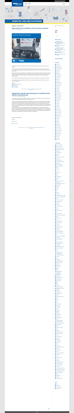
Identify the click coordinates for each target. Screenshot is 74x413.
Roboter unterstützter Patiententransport (59, 321)
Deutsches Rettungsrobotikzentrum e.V (60, 183)
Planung (57, 299)
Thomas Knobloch (15, 87)
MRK (57, 283)
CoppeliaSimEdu (58, 176)
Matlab (57, 268)
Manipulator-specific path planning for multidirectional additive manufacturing (31, 94)
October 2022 (58, 97)
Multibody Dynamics (59, 286)
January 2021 (58, 127)
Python (57, 308)
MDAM (31, 127)
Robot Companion (59, 317)
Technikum (58, 354)
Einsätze (57, 192)
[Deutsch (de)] (56, 30)
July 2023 (57, 88)
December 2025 (58, 67)
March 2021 (58, 124)
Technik (57, 351)
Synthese (57, 348)
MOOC (57, 282)
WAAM (43, 127)
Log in (63, 3)
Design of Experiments (59, 181)
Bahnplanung (23, 127)
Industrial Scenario (59, 222)
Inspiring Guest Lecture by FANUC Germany (60, 52)
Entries (57, 25)
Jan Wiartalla (15, 121)
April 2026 (57, 64)
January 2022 (58, 109)
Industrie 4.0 (58, 225)
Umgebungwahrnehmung (60, 369)
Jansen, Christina (19, 29)
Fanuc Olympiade (59, 201)
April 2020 (57, 139)
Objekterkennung (59, 293)
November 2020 (58, 130)
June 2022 (58, 103)
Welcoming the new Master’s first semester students (30, 28)
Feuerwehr (58, 204)
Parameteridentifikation (60, 296)
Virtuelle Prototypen (59, 372)
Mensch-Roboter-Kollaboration (59, 274)
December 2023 (58, 82)
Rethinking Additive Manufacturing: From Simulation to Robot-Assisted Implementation (60, 42)
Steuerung (58, 345)
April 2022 (57, 106)
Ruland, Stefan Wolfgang (21, 96)
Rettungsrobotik (58, 314)
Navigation (58, 290)
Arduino (57, 158)
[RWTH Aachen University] (17, 6)
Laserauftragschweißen (60, 254)
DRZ (57, 189)
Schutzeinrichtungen (59, 333)
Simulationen (58, 339)
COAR (57, 173)
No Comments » (31, 128)
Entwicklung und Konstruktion (61, 195)
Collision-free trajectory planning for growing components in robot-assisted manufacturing (61, 49)
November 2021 (58, 112)
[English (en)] (56, 32)
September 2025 (59, 68)
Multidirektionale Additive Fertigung (37, 127)
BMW (57, 167)
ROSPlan (57, 330)
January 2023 (58, 94)
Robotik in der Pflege (59, 327)
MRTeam (57, 285)
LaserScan (58, 256)
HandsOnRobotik (59, 213)
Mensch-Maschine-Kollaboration (59, 272)
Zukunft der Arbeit (59, 378)
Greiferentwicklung (59, 210)
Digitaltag (57, 186)
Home (26, 3)
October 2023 (58, 85)
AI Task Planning (58, 152)
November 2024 (58, 74)
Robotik (57, 325)
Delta (57, 179)
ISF (31, 98)
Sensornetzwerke (59, 336)
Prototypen (58, 305)
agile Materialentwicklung (60, 149)
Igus (57, 219)
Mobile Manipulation (59, 277)
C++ (25, 127)
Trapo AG (57, 366)
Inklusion (57, 228)
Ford (57, 207)
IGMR (29, 3)
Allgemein (57, 155)
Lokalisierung (58, 259)
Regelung (57, 311)
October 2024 (58, 76)
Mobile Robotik (58, 280)
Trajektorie (58, 360)
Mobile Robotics (58, 279)
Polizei (57, 302)
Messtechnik (58, 276)
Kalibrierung (58, 237)
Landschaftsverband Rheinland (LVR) (59, 253)
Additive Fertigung (59, 146)
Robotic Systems (59, 324)
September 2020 (59, 133)
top (49, 408)
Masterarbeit (28, 127)
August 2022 (58, 100)
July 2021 (57, 118)
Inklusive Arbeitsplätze (59, 231)
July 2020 (57, 136)
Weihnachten (58, 375)
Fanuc (57, 198)
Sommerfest (58, 342)
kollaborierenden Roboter (60, 246)
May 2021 (57, 121)
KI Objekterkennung (59, 243)
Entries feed (58, 385)
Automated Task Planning (60, 161)
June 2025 (58, 70)
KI (56, 240)
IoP (56, 234)
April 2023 (57, 91)
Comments (62, 25)
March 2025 (58, 73)
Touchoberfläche (58, 357)
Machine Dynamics (59, 262)
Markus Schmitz (15, 123)
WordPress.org (58, 388)
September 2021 (59, 115)
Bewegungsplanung (59, 164)
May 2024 (57, 79)
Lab (56, 249)
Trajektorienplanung (59, 363)
